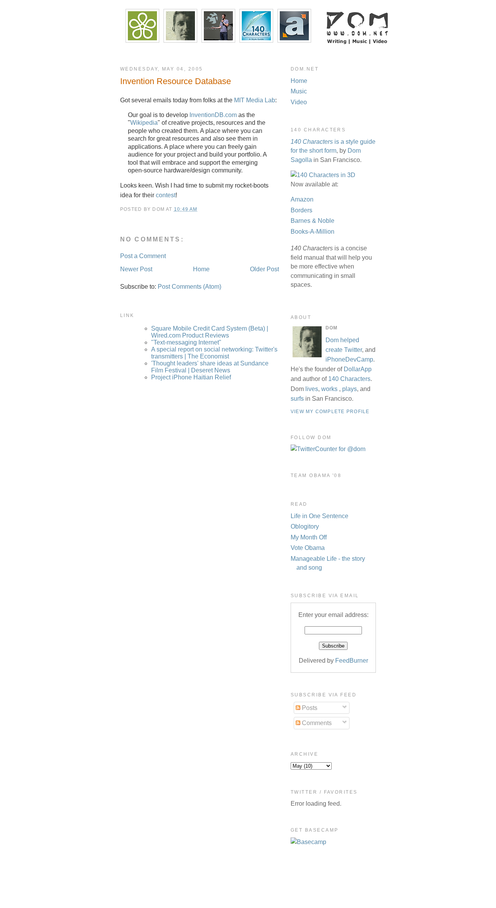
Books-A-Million (312, 231)
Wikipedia (144, 122)
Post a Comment (143, 256)
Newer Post (136, 269)
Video (299, 102)
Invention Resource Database (175, 81)
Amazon (302, 199)
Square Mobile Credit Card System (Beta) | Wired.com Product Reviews (209, 332)
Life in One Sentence (319, 516)
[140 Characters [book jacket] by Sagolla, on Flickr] (323, 175)
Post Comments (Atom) (189, 286)
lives (311, 389)
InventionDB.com (213, 115)
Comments (316, 723)
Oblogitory (305, 526)
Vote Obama (308, 547)
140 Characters (349, 379)
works (329, 389)
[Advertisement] (248, 889)
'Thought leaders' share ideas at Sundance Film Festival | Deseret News (210, 367)
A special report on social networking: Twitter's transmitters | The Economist (214, 353)
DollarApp (358, 369)
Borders (301, 210)
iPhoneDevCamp (349, 359)
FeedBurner (351, 660)
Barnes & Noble (312, 220)
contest (166, 195)
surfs (297, 398)
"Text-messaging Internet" (186, 342)
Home (201, 269)
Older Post (264, 269)
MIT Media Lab (254, 100)
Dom (332, 340)
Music (299, 91)
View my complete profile (330, 411)
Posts (308, 708)
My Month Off (309, 537)
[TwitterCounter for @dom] (328, 449)
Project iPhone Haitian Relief (191, 377)
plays (349, 389)
